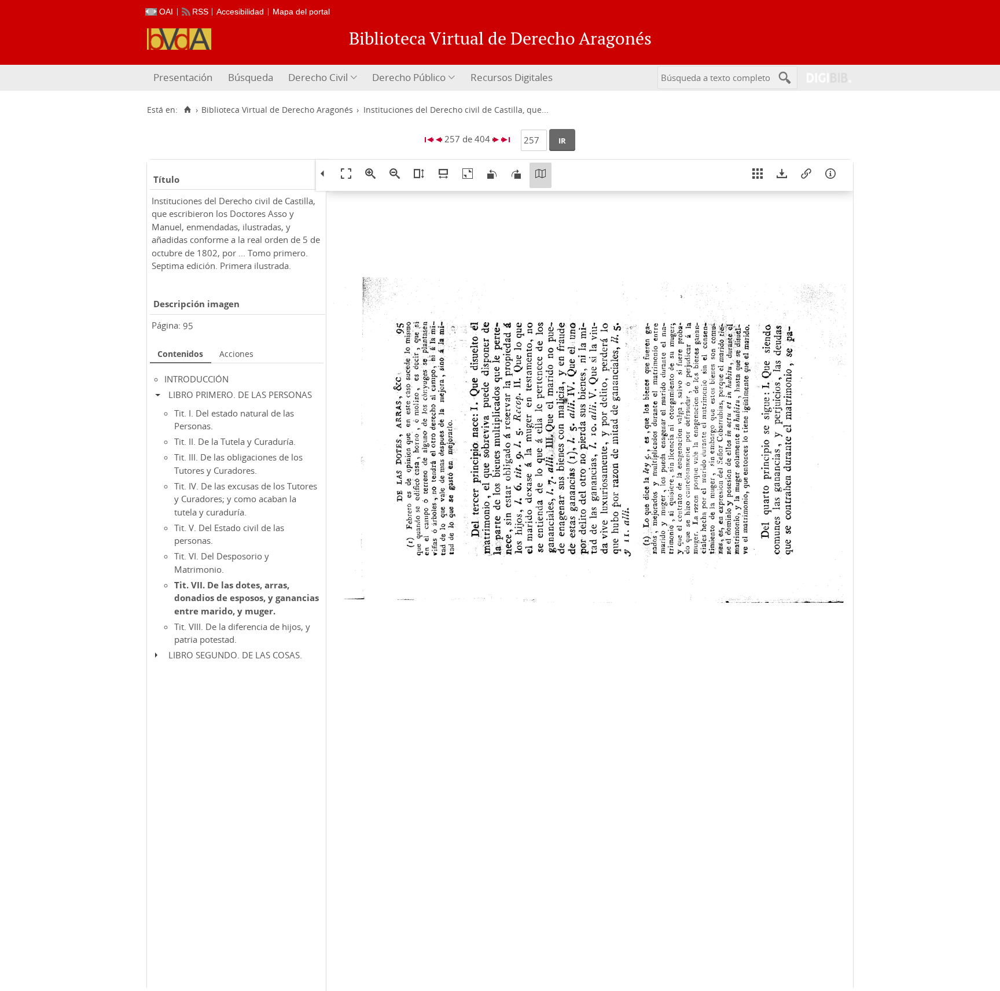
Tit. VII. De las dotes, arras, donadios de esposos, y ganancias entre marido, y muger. (246, 598)
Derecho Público (409, 77)
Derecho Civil (318, 77)
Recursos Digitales (511, 77)
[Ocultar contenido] (160, 394)
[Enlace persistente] (806, 175)
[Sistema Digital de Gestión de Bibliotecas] (824, 77)
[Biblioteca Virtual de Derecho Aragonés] (179, 39)
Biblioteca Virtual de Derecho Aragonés (277, 110)
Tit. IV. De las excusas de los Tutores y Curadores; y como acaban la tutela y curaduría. (245, 499)
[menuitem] (184, 78)
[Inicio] (187, 110)
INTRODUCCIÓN (196, 379)
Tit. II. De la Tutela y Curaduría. (235, 441)
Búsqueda (250, 77)
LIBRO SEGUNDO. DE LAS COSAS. (235, 655)
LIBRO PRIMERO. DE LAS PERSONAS (240, 394)
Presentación (182, 77)
